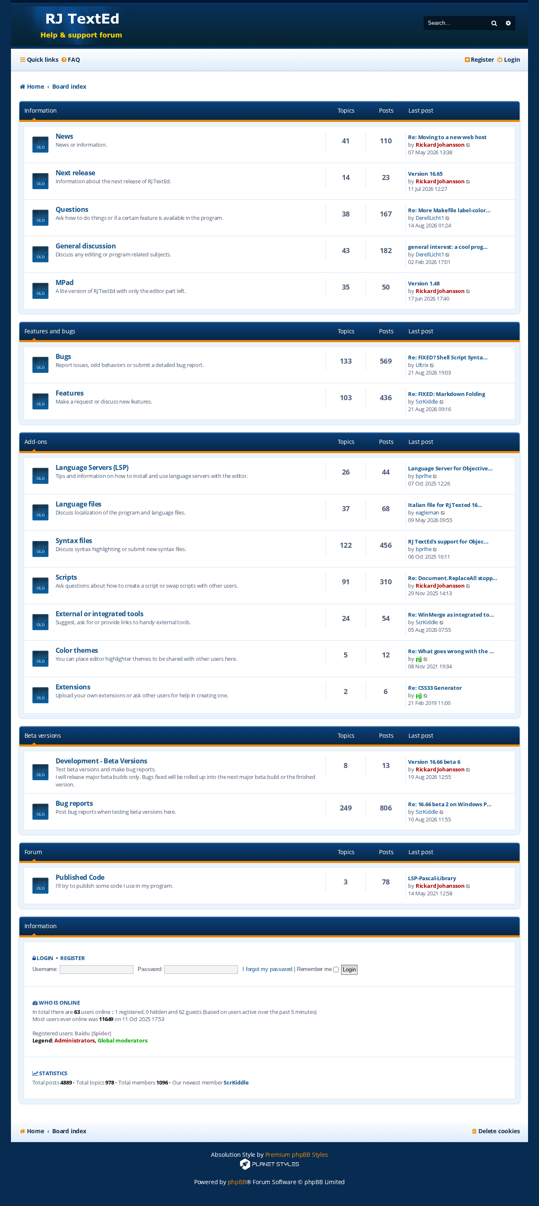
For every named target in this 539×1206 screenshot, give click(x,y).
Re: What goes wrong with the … (451, 651)
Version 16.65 (425, 173)
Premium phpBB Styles (296, 1154)
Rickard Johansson (440, 144)
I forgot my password (267, 969)
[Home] (73, 25)
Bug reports (74, 803)
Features (70, 393)
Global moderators (122, 1040)
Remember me (315, 969)
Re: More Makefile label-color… (449, 210)
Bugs (63, 356)
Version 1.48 (424, 283)
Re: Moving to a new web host (447, 137)
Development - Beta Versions (101, 760)
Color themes (77, 650)
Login (45, 958)
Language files (78, 504)
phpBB (237, 1182)
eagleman (427, 512)
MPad (65, 282)
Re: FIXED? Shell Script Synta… (447, 357)
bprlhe (424, 476)
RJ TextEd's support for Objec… (448, 541)
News (64, 136)
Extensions (73, 686)
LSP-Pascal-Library (432, 878)
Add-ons (36, 442)
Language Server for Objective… (450, 468)
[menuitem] (70, 59)
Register (72, 958)
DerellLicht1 (430, 218)
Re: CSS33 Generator (435, 687)
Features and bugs (50, 331)
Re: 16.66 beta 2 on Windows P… (449, 804)
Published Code (80, 877)
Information (40, 110)
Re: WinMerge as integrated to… (451, 614)
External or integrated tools (100, 613)
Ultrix (422, 365)
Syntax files (74, 540)
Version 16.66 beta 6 (434, 761)
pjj (419, 658)
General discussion (86, 246)
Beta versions (42, 735)
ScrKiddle (427, 401)
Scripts (66, 577)
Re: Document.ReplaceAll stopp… (452, 578)
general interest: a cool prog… (447, 247)
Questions (72, 209)
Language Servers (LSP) (92, 467)
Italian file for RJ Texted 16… (445, 505)
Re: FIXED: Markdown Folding (446, 394)
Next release (75, 172)
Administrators (74, 1040)
